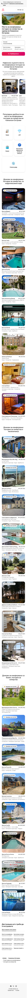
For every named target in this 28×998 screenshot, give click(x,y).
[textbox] (7, 49)
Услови (17, 990)
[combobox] (13, 44)
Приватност (11, 990)
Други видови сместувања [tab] (9, 929)
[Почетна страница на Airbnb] (3, 9)
